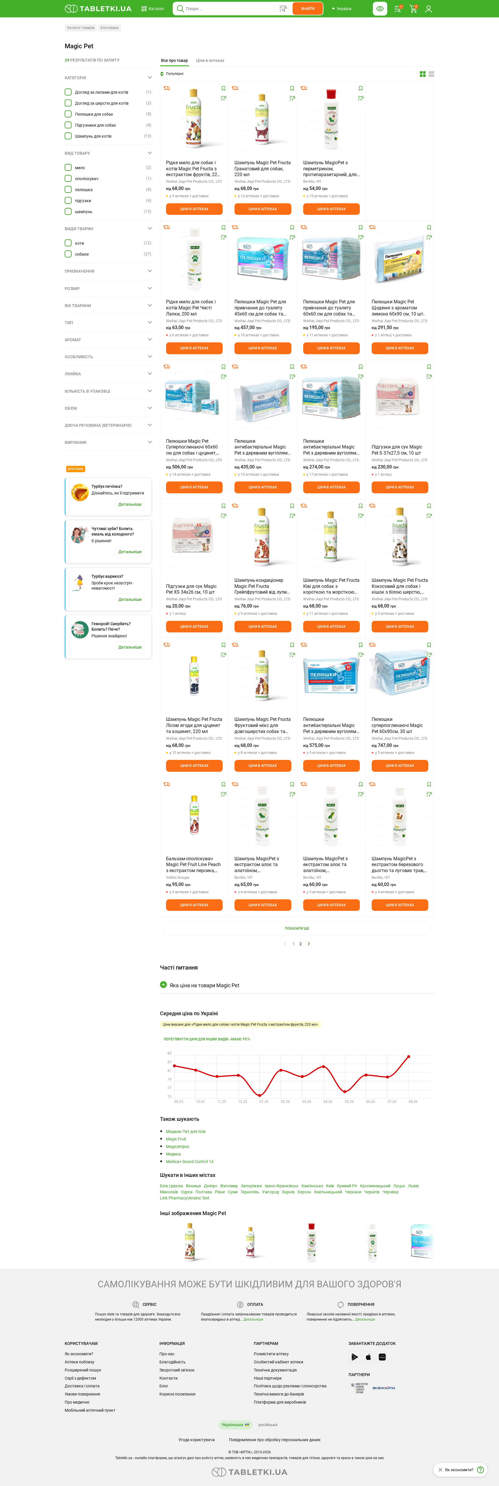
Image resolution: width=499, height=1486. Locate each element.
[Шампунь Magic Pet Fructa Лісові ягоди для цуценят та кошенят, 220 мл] (194, 676)
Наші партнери (268, 1378)
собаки (82, 254)
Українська (232, 1424)
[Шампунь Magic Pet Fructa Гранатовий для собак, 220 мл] (263, 119)
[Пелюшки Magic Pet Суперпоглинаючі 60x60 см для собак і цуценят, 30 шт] (194, 398)
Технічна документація (275, 1370)
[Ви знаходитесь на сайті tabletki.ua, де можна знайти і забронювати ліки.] (98, 8)
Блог (163, 1386)
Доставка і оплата (82, 1386)
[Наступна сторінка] (309, 943)
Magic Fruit (176, 1139)
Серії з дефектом (80, 1378)
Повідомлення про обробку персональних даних (275, 1439)
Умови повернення (82, 1394)
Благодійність (172, 1362)
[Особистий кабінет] (428, 8)
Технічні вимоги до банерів (279, 1394)
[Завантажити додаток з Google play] (354, 1357)
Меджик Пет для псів (186, 1131)
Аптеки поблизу (79, 1362)
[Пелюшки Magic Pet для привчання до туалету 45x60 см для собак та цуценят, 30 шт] (263, 258)
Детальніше (253, 1319)
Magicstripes (177, 1146)
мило (80, 167)
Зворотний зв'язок (177, 1370)
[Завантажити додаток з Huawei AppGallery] (382, 1357)
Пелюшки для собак (94, 114)
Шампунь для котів (93, 136)
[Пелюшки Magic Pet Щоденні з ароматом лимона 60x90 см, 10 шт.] (400, 258)
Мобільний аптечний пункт (90, 1410)
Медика (173, 1154)
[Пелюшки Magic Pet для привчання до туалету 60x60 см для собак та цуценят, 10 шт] (331, 258)
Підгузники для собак (95, 125)
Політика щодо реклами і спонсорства (290, 1386)
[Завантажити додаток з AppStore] (368, 1357)
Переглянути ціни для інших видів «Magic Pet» (207, 1039)
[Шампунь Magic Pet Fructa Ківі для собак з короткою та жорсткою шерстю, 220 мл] (331, 537)
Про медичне (77, 1402)
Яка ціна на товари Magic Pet (204, 985)
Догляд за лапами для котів (101, 92)
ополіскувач (86, 178)
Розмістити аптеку (271, 1354)
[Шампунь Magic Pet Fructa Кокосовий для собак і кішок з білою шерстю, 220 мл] (400, 537)
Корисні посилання (177, 1394)
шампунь (83, 211)
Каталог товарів (80, 27)
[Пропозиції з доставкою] (166, 88)
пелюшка (84, 189)
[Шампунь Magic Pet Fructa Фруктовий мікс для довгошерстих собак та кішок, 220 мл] (263, 676)
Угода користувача (196, 1439)
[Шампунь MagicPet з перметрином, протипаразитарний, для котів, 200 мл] (331, 119)
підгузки (83, 200)
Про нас (166, 1354)
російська (268, 1424)
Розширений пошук (83, 1370)
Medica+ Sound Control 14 (189, 1161)
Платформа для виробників (280, 1402)
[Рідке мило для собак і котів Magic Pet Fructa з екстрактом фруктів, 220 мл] (194, 119)
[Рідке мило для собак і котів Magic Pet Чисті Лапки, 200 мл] (194, 258)
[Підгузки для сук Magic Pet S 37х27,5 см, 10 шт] (400, 398)
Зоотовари (109, 27)
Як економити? (79, 1354)
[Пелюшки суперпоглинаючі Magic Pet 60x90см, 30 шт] (400, 676)
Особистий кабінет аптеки (278, 1362)
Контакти (168, 1378)
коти (79, 243)
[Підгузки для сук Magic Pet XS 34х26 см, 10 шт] (194, 537)
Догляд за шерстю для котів (102, 103)
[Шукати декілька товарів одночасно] (283, 8)
